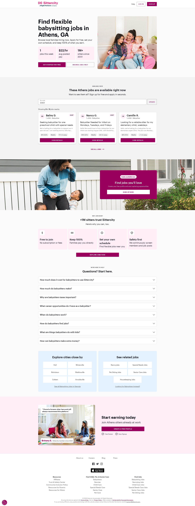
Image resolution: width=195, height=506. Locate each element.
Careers (92, 458)
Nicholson (55, 372)
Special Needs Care (97, 487)
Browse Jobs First (80, 65)
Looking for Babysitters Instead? (127, 386)
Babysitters (97, 479)
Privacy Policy (98, 500)
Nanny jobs (115, 365)
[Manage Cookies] (4, 502)
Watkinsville (79, 372)
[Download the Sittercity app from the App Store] (97, 470)
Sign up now (128, 192)
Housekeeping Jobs (127, 379)
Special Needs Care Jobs (138, 487)
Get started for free (52, 65)
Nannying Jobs (138, 482)
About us (79, 458)
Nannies (97, 482)
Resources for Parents (56, 487)
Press (115, 458)
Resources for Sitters (57, 490)
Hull (55, 365)
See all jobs (96, 149)
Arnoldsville (79, 379)
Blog (103, 458)
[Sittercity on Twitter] (97, 464)
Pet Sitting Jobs (115, 372)
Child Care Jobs (138, 485)
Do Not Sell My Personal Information (123, 500)
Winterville (80, 365)
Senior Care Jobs (139, 372)
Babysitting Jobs (138, 479)
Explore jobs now (97, 255)
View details (57, 140)
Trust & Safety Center (57, 482)
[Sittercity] (48, 4)
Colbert (55, 379)
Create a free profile (123, 429)
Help (133, 4)
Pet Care (97, 493)
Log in (141, 4)
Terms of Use (85, 500)
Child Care (97, 485)
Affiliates (57, 479)
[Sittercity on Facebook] (93, 464)
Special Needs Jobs (140, 365)
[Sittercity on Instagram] (101, 464)
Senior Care (97, 490)
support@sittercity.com (133, 502)
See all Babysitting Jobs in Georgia (67, 386)
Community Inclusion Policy (57, 485)
